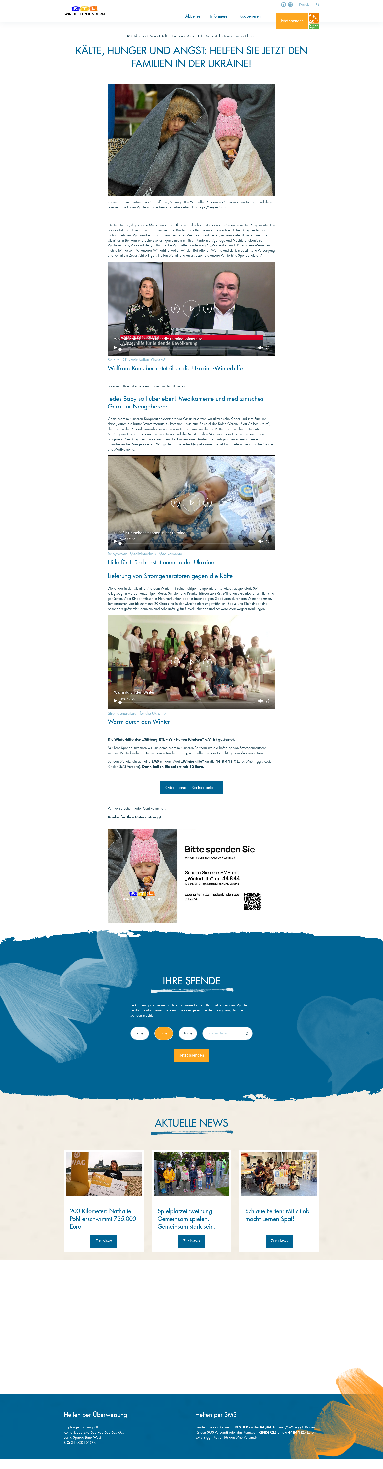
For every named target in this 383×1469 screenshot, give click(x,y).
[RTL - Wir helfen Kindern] (84, 11)
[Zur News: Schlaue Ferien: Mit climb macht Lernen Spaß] (279, 1174)
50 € (163, 1033)
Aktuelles (192, 16)
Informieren (220, 16)
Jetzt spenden (292, 21)
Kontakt (304, 4)
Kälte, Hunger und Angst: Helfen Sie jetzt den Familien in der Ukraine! (209, 36)
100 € (187, 1033)
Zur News (103, 1241)
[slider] (187, 349)
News (154, 36)
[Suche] (317, 4)
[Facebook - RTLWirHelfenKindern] (283, 4)
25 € (139, 1033)
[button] (191, 309)
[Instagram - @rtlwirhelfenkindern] (290, 4)
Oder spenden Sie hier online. (191, 788)
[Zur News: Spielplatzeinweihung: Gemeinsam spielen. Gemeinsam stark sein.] (191, 1174)
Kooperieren (250, 16)
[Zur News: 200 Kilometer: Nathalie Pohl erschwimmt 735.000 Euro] (104, 1174)
